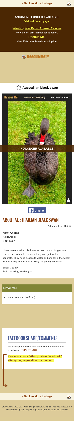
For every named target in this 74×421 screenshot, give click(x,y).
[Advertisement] (37, 70)
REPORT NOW (29, 350)
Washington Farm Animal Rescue (37, 28)
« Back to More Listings (37, 3)
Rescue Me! (37, 37)
